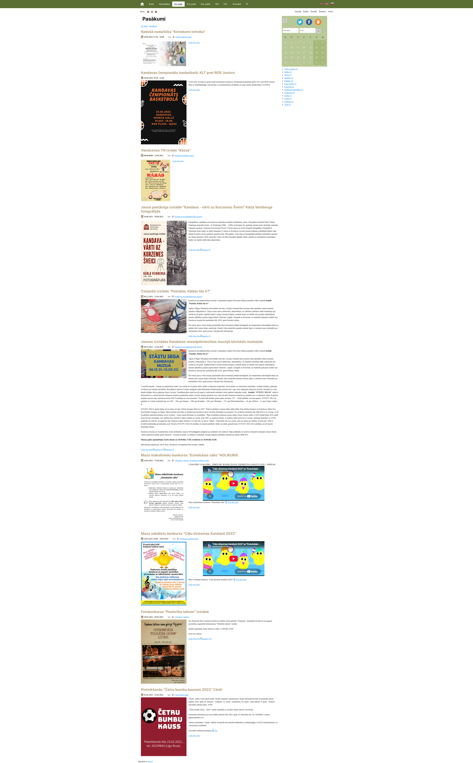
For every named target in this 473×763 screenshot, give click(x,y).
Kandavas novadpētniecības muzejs (188, 217)
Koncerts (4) (289, 87)
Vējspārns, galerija (182, 460)
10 (304, 48)
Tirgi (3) (287, 105)
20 (323, 52)
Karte (151, 4)
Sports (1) (288, 96)
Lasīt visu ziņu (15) (200, 639)
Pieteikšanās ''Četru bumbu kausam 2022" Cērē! (181, 689)
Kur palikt (205, 4)
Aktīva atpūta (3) (290, 69)
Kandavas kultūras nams (184, 155)
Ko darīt (178, 4)
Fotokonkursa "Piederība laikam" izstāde (175, 612)
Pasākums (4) (289, 93)
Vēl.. (225, 4)
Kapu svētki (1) (290, 84)
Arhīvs (330, 11)
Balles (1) (288, 72)
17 (304, 52)
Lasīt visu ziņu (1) (199, 250)
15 (292, 52)
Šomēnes (322, 11)
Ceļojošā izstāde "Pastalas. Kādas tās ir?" (176, 291)
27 (323, 57)
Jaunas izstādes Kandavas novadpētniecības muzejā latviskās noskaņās (202, 342)
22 (292, 57)
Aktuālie (298, 11)
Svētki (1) (288, 99)
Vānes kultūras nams (183, 37)
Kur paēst (191, 4)
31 (285, 43)
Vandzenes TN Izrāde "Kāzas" (166, 150)
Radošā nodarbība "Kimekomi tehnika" (173, 32)
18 (310, 52)
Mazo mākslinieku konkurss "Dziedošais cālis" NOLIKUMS (189, 455)
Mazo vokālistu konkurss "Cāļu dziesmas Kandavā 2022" (188, 533)
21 (285, 57)
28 (285, 62)
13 (323, 48)
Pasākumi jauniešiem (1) (293, 90)
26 (317, 57)
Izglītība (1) (288, 78)
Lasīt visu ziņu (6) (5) (157, 449)
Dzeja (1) (288, 75)
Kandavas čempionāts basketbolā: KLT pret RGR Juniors (188, 73)
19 (317, 52)
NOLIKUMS (233, 502)
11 (310, 48)
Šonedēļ (314, 11)
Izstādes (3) (288, 81)
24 (304, 57)
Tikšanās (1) (289, 102)
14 (285, 52)
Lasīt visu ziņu (194, 42)
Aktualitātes (164, 4)
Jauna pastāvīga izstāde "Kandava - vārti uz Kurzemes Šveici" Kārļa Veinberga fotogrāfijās (206, 209)
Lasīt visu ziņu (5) (199, 336)
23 (298, 57)
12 (317, 48)
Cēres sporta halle (181, 695)
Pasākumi (153, 26)
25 (310, 57)
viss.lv (150, 761)
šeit (215, 731)
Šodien (306, 11)
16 (298, 52)
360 (217, 4)
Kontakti (237, 4)
